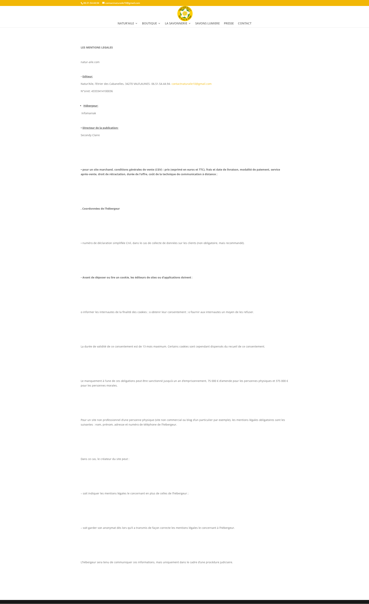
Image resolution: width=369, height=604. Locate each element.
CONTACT (244, 23)
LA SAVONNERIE (176, 23)
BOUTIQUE (149, 23)
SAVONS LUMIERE (207, 23)
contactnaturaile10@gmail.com (192, 84)
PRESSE (229, 23)
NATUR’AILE (126, 23)
